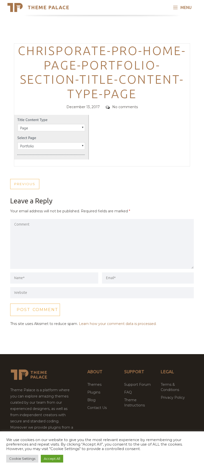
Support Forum (137, 384)
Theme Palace (48, 7)
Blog (91, 400)
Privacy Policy (173, 397)
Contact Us (97, 407)
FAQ (128, 392)
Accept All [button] (52, 459)
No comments (125, 107)
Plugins (93, 392)
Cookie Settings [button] (22, 459)
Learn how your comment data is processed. (117, 323)
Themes (94, 384)
